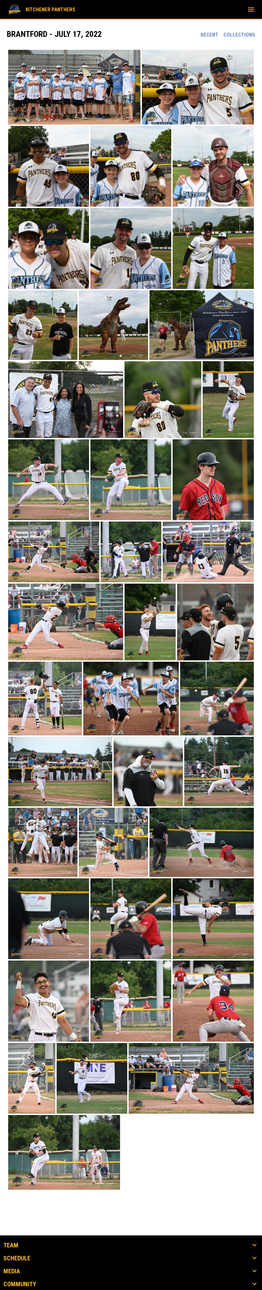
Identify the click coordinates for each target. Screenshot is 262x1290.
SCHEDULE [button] (16, 1258)
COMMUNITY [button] (19, 1284)
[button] (74, 87)
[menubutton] (251, 9)
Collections (239, 35)
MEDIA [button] (11, 1271)
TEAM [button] (10, 1245)
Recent (209, 35)
